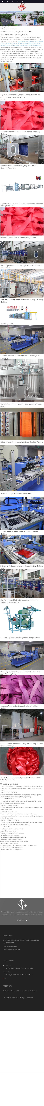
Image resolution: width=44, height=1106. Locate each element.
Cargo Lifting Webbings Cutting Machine (11, 839)
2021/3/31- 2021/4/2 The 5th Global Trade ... (20, 975)
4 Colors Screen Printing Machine (9, 843)
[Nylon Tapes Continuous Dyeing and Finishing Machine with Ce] (22, 380)
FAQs (12, 990)
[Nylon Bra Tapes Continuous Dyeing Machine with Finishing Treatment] (22, 149)
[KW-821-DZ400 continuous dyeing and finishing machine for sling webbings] (22, 725)
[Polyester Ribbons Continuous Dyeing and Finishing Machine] (22, 115)
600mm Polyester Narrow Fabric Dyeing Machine (18, 237)
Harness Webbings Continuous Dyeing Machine (13, 837)
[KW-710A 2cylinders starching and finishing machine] (22, 619)
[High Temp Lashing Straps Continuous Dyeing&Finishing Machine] (22, 283)
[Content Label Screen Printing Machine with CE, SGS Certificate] (22, 339)
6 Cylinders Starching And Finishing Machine (12, 833)
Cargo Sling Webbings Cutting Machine (11, 43)
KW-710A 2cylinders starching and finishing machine (20, 637)
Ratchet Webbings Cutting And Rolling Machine (30, 41)
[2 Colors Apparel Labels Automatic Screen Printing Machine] (22, 513)
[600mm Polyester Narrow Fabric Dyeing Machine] (22, 221)
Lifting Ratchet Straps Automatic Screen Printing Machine (21, 442)
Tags (17, 990)
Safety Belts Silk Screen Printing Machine (11, 847)
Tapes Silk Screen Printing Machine (9, 835)
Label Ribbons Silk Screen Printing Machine (12, 829)
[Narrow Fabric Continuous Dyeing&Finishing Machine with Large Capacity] (22, 761)
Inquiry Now (20, 920)
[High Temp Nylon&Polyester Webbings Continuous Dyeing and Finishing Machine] (22, 583)
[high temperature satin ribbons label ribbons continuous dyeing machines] (22, 185)
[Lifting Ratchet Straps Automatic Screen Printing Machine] (22, 423)
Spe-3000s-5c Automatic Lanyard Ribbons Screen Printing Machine (18, 845)
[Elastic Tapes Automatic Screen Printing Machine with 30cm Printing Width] (22, 655)
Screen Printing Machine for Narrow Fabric (15, 493)
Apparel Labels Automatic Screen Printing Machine (14, 841)
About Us (5, 990)
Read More (3, 100)
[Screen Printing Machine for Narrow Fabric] (22, 468)
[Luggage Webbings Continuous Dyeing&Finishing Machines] (22, 689)
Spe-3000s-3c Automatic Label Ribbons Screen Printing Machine (23, 45)
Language (24, 990)
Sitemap (32, 990)
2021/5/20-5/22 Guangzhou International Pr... (20, 968)
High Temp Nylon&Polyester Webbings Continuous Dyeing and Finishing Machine (19, 601)
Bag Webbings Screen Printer (8, 831)
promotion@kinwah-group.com (11, 949)
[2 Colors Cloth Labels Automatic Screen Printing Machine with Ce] (22, 549)
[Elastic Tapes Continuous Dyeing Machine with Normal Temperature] (22, 252)
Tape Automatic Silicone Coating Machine (11, 849)
